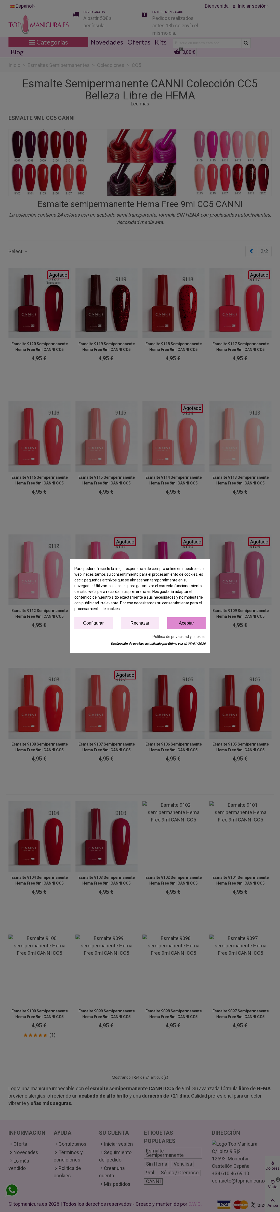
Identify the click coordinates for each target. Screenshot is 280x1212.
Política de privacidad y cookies (179, 636)
